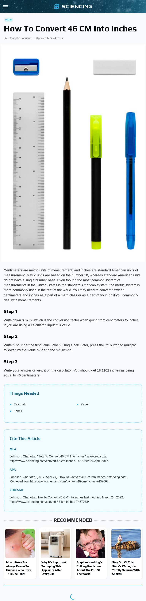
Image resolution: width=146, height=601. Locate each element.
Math (8, 19)
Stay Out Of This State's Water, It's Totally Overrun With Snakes (126, 568)
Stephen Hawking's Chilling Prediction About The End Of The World (89, 568)
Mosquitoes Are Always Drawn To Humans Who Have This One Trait (18, 568)
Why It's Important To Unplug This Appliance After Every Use (53, 568)
